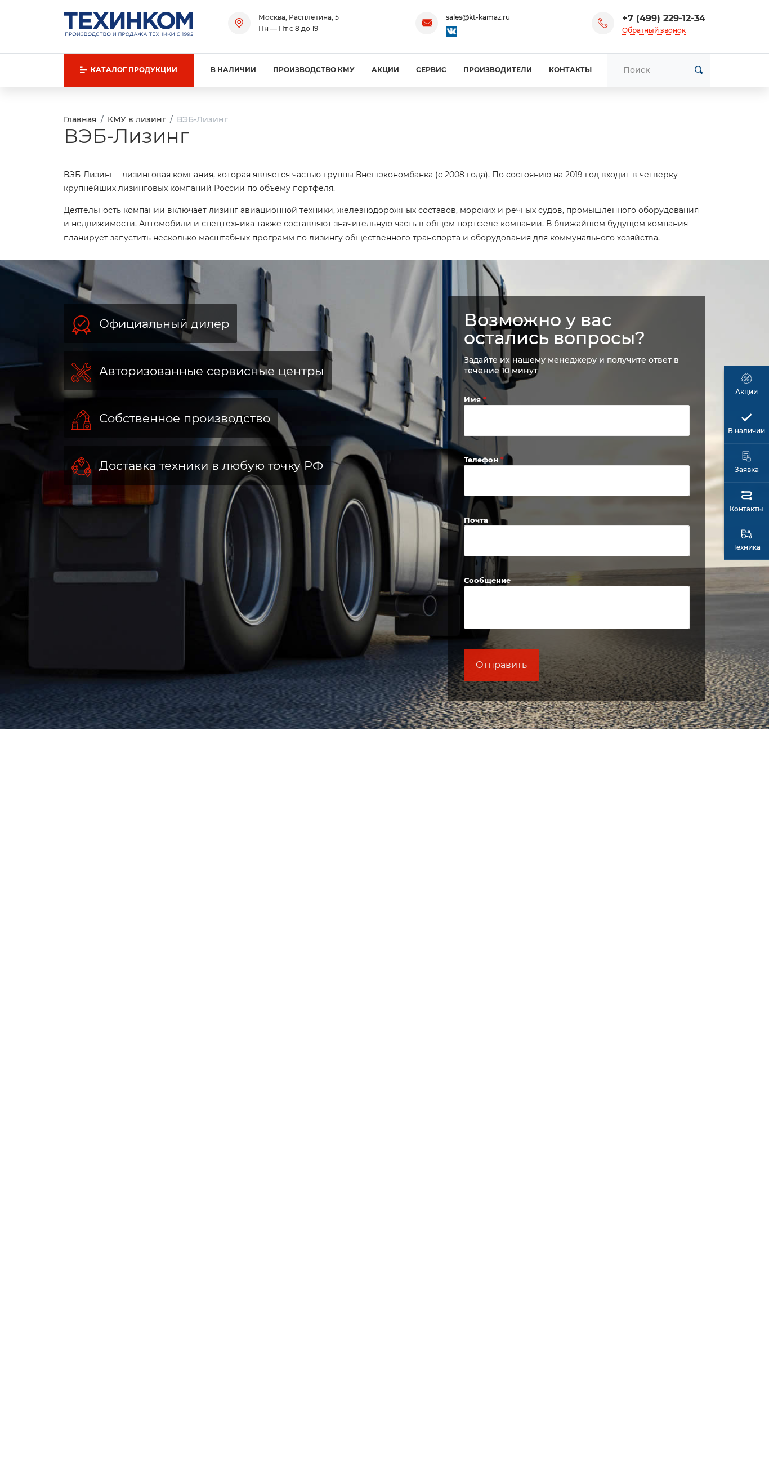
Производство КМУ (314, 69)
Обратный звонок (654, 30)
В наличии (233, 69)
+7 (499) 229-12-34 (663, 18)
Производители (497, 69)
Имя (473, 399)
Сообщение (487, 580)
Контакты (570, 69)
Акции (385, 69)
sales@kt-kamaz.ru (478, 17)
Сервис (431, 69)
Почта (476, 520)
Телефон (482, 460)
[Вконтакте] (451, 30)
